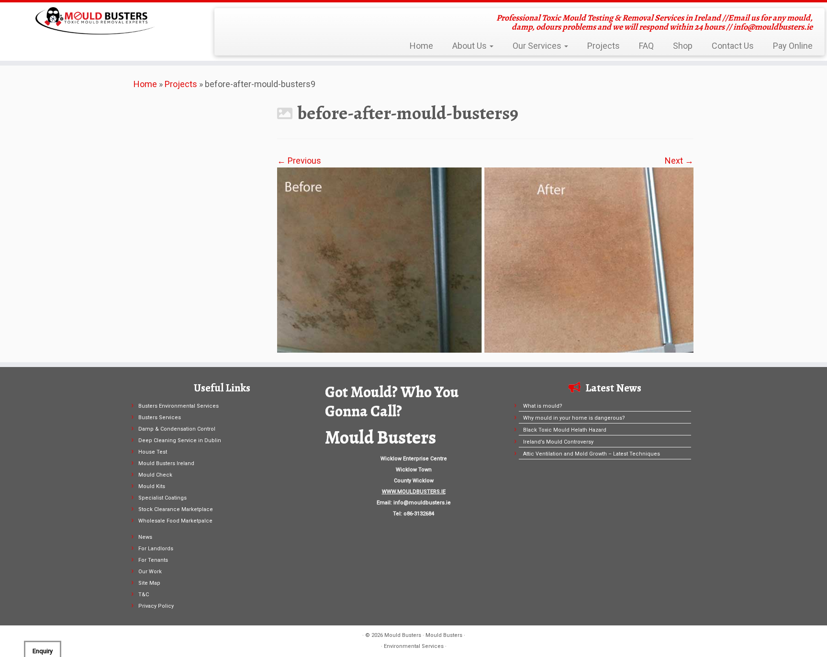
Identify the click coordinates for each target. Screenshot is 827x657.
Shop (683, 46)
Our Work (150, 571)
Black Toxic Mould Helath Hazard (564, 430)
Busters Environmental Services (178, 406)
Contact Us (733, 46)
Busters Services (159, 417)
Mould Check (155, 475)
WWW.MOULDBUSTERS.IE (414, 492)
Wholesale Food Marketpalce (175, 521)
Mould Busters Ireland (166, 463)
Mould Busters (402, 635)
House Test (152, 452)
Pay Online (793, 46)
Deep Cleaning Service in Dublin (179, 440)
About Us (470, 46)
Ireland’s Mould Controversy (558, 442)
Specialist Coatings (162, 498)
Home (421, 46)
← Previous (299, 161)
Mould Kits (151, 486)
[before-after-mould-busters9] (485, 259)
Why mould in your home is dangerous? (574, 418)
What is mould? (542, 406)
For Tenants (153, 560)
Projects (603, 46)
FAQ (646, 46)
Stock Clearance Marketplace (175, 509)
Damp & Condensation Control (176, 429)
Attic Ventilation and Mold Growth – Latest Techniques (591, 454)
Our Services (538, 46)
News (145, 537)
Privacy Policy (156, 606)
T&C (143, 594)
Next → (679, 161)
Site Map (149, 583)
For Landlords (155, 549)
